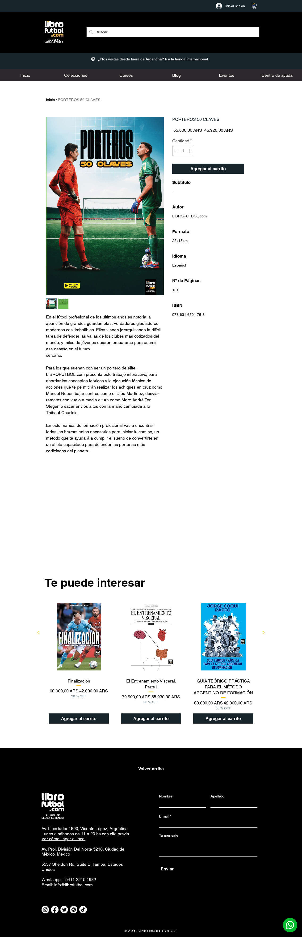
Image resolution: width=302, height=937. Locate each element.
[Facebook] (55, 909)
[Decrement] (176, 151)
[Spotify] (73, 909)
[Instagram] (45, 909)
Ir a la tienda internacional (186, 59)
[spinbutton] (183, 151)
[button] (254, 6)
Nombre (165, 796)
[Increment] (189, 151)
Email (164, 816)
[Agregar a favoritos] (251, 169)
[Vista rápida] (79, 636)
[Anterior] (38, 633)
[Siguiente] (264, 633)
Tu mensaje (168, 835)
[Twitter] (64, 909)
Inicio (50, 100)
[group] (151, 663)
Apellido (217, 796)
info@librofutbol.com (73, 884)
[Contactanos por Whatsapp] (290, 925)
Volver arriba (151, 768)
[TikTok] (83, 909)
